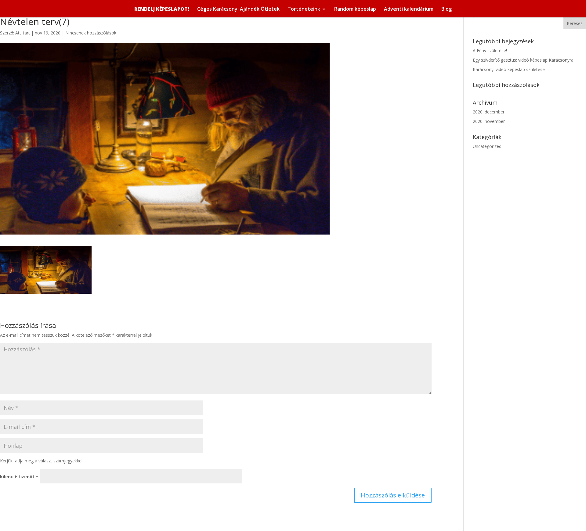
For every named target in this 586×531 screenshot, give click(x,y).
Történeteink (304, 9)
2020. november (489, 121)
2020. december (489, 112)
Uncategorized (487, 146)
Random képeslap (355, 9)
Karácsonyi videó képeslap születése (509, 69)
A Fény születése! (490, 50)
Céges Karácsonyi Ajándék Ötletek (238, 9)
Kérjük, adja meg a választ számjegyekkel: (41, 461)
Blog (446, 9)
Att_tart (22, 33)
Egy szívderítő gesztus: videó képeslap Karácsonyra (523, 60)
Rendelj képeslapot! (161, 9)
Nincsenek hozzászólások (90, 33)
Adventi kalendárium (408, 9)
